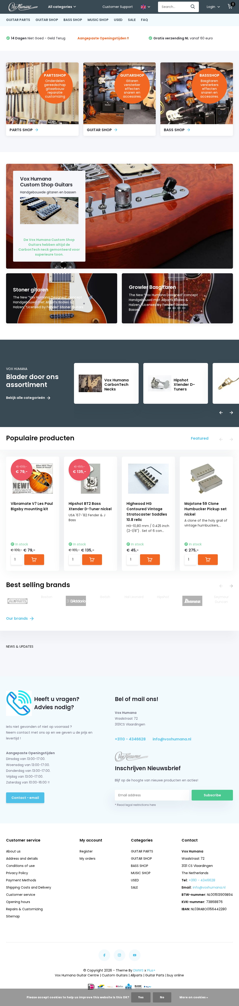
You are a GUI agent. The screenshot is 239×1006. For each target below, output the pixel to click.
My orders (87, 858)
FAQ (144, 19)
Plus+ (151, 970)
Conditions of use (20, 865)
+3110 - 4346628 (130, 739)
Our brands (17, 618)
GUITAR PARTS (18, 19)
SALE (132, 19)
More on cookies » (193, 997)
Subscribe (212, 795)
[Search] (193, 7)
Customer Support (117, 6)
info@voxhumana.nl (172, 739)
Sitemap (13, 916)
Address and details (22, 858)
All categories (60, 6)
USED (118, 19)
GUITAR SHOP (46, 19)
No (162, 997)
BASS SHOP (72, 19)
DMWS (138, 970)
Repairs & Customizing (24, 909)
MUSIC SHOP (98, 19)
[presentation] (221, 413)
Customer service (20, 894)
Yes (141, 997)
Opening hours (18, 902)
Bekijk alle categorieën (26, 398)
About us (13, 851)
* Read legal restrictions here (135, 805)
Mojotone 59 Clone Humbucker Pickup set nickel (205, 509)
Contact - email (25, 797)
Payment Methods (21, 880)
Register (86, 851)
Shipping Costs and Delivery (28, 887)
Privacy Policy (17, 873)
